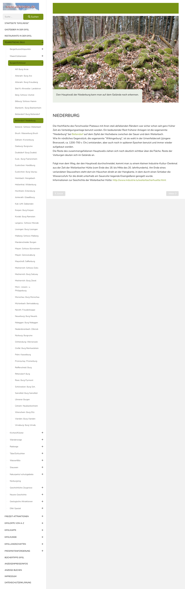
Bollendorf (77, 134)
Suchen (34, 16)
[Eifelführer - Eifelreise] (23, 6)
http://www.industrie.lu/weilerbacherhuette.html (139, 180)
